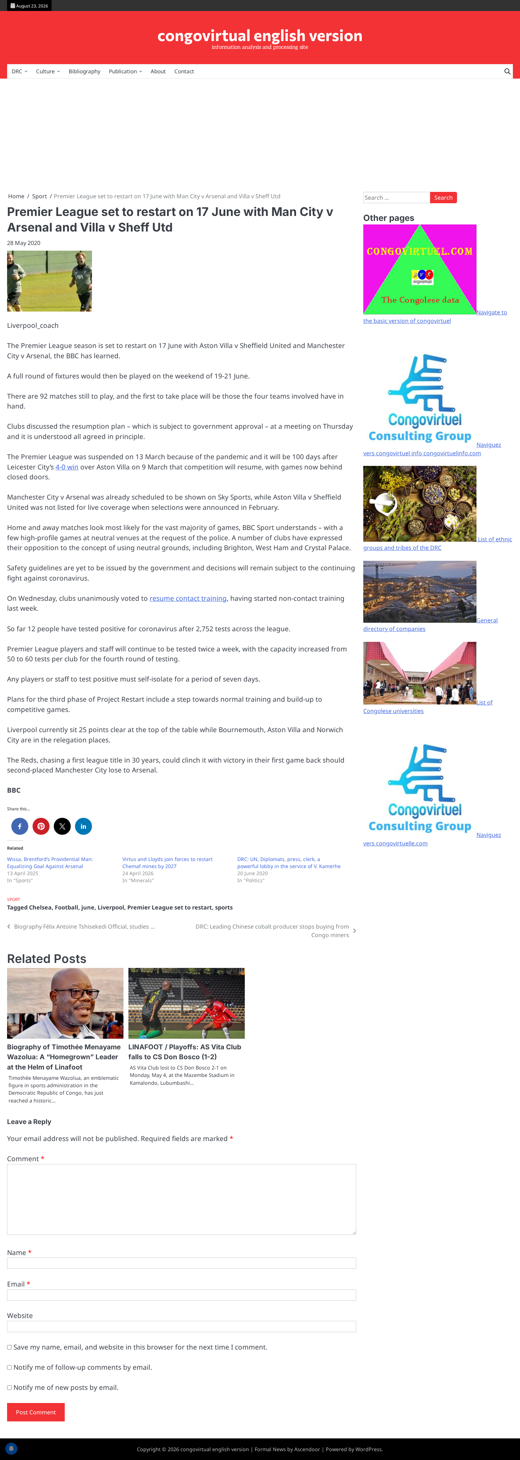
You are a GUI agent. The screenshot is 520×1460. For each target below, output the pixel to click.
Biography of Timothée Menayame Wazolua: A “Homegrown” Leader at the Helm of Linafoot (64, 1057)
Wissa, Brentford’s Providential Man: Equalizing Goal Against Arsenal (50, 862)
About (158, 71)
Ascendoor (307, 1449)
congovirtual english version (260, 34)
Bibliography (84, 71)
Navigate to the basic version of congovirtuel (435, 316)
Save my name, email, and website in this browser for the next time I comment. (140, 1347)
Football (66, 907)
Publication (123, 71)
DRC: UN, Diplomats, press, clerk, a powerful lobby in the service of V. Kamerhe (289, 862)
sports (224, 907)
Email (18, 1284)
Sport (13, 899)
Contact (184, 71)
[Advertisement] (260, 135)
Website (20, 1315)
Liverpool (111, 907)
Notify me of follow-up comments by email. (82, 1367)
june (87, 907)
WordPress (369, 1449)
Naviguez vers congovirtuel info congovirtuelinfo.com (432, 449)
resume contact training (188, 598)
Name (19, 1252)
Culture (45, 71)
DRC (17, 71)
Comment (25, 1158)
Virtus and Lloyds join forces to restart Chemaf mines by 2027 (167, 862)
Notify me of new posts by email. (66, 1387)
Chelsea (40, 907)
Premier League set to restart (169, 907)
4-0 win (67, 467)
